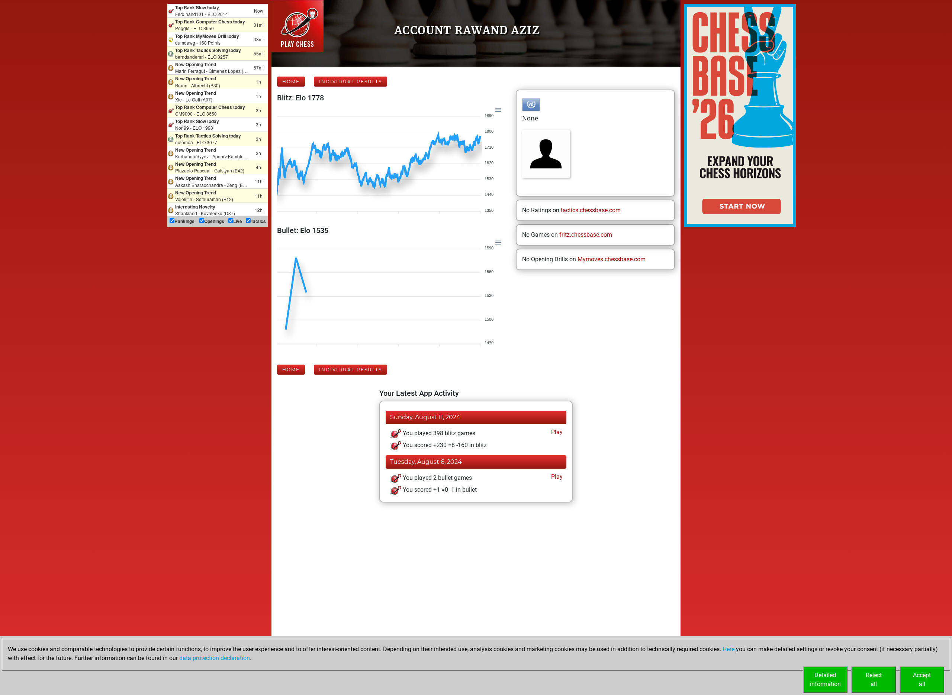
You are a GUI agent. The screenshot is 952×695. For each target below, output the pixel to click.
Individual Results (350, 81)
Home (291, 81)
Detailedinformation (825, 680)
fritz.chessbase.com (585, 234)
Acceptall (922, 680)
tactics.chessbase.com (591, 210)
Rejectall (874, 680)
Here (728, 649)
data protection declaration (214, 658)
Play (556, 432)
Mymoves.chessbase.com (612, 259)
